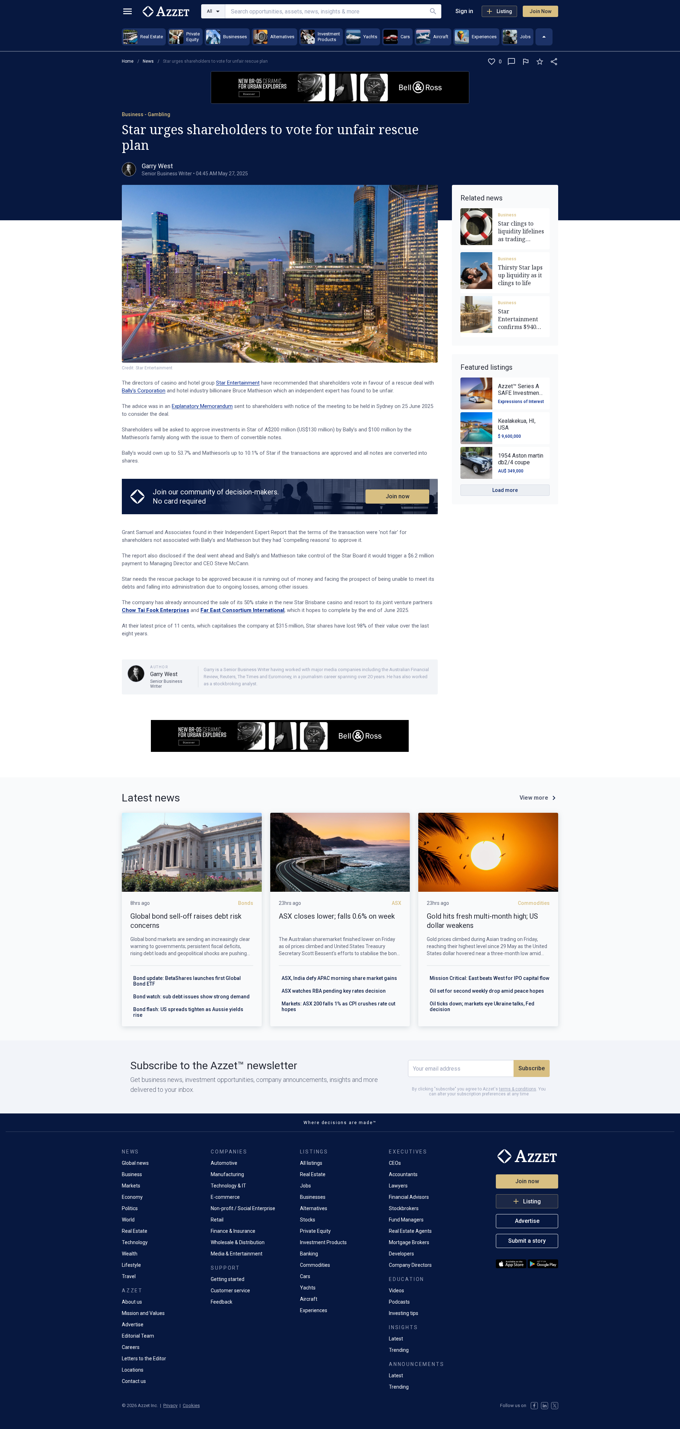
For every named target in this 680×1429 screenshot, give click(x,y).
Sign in (464, 11)
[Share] (554, 61)
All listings (311, 1163)
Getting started (227, 1279)
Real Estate (134, 1231)
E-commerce (225, 1197)
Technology (135, 1242)
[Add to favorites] (540, 61)
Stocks (307, 1220)
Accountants (403, 1174)
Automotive (224, 1163)
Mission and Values (143, 1313)
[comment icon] (511, 61)
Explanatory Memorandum (202, 406)
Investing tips (403, 1313)
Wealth (129, 1254)
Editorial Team (138, 1336)
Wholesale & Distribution (238, 1242)
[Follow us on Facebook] (534, 1405)
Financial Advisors (409, 1197)
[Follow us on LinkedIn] (544, 1405)
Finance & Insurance (233, 1231)
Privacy (170, 1405)
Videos (396, 1290)
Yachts (308, 1288)
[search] (433, 11)
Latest (396, 1339)
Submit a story (527, 1240)
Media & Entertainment (236, 1254)
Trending (399, 1350)
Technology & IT (228, 1186)
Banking (309, 1254)
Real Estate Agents (410, 1231)
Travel (129, 1276)
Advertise (132, 1324)
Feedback (221, 1302)
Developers (401, 1254)
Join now (397, 496)
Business (507, 214)
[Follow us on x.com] (554, 1405)
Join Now (540, 11)
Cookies (191, 1405)
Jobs (305, 1186)
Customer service (230, 1290)
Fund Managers (406, 1220)
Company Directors (410, 1265)
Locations (132, 1370)
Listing (504, 11)
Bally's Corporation (143, 390)
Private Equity (315, 1231)
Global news (135, 1163)
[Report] (525, 61)
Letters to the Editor (144, 1358)
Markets (131, 1186)
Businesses (312, 1197)
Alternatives (313, 1208)
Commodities (315, 1265)
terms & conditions (517, 1089)
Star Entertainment (238, 383)
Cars (305, 1276)
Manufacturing (227, 1174)
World (128, 1220)
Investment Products (323, 1242)
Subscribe (531, 1068)
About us (132, 1302)
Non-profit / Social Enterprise (243, 1208)
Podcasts (399, 1302)
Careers (131, 1347)
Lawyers (398, 1186)
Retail (217, 1220)
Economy (132, 1197)
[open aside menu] (127, 11)
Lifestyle (131, 1265)
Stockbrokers (404, 1208)
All (209, 11)
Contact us (134, 1381)
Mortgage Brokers (409, 1242)
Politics (130, 1208)
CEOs (395, 1163)
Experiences (313, 1310)
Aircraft (308, 1299)
